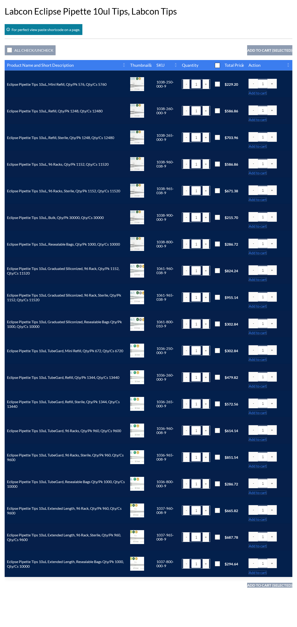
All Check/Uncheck (33, 50)
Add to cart (258, 93)
